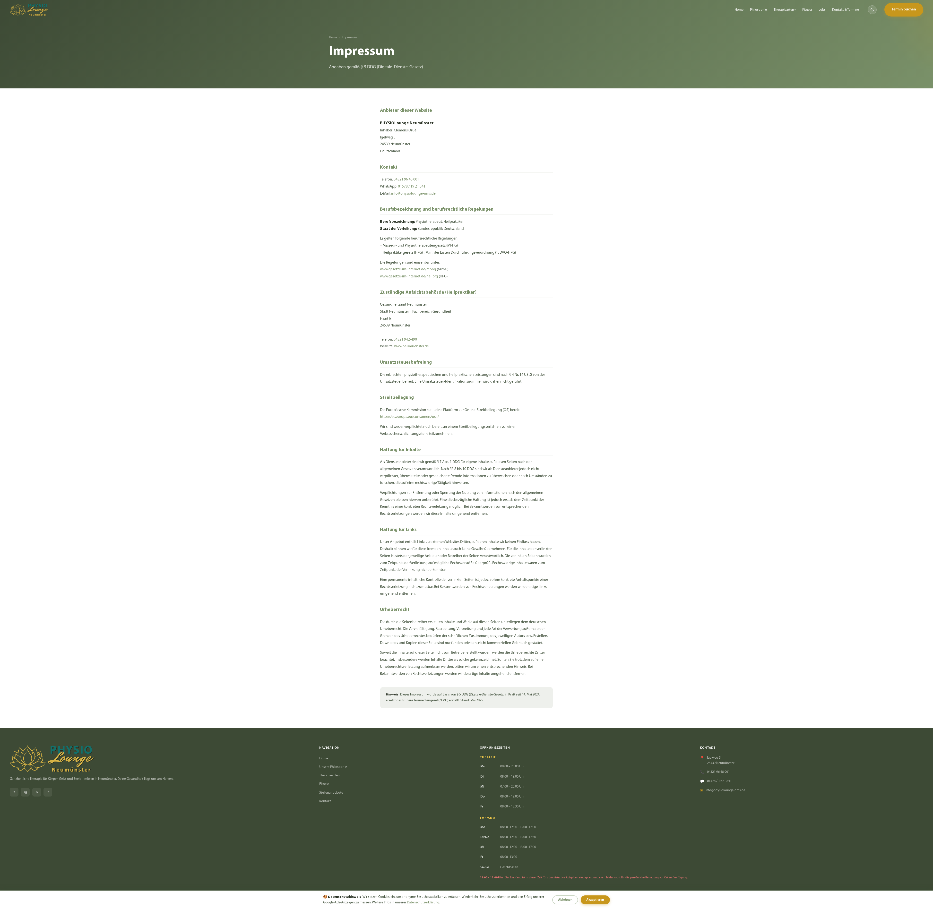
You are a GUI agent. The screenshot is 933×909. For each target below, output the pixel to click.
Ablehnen (565, 900)
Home (739, 10)
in (48, 792)
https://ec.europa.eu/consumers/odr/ (409, 417)
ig (25, 792)
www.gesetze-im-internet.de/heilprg (409, 276)
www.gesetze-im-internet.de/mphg (408, 269)
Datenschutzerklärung (423, 902)
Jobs (822, 10)
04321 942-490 (405, 340)
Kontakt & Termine (845, 10)
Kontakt (325, 801)
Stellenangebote (331, 793)
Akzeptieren (595, 900)
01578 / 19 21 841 (411, 187)
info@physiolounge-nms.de (413, 194)
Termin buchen (904, 9)
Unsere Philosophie (333, 767)
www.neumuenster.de (411, 346)
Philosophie (758, 10)
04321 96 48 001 (406, 179)
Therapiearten (784, 10)
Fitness (807, 10)
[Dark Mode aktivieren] (872, 9)
